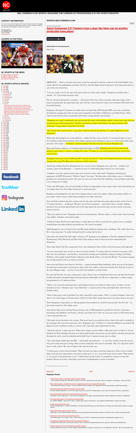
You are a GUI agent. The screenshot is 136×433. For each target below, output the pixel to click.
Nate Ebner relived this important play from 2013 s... (17, 111)
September (7, 97)
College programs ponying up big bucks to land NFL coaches (68, 426)
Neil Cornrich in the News (8, 79)
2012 (4, 139)
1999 (4, 157)
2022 (4, 122)
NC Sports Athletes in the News (9, 74)
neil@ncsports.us (5, 34)
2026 (4, 86)
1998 (4, 159)
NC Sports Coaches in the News (10, 77)
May (5, 103)
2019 (4, 127)
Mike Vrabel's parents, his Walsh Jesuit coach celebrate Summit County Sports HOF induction (77, 384)
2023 (4, 91)
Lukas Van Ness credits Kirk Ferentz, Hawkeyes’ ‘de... (17, 105)
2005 (4, 150)
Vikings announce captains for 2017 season (63, 410)
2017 (4, 130)
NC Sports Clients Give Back (9, 76)
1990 (4, 167)
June (5, 102)
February (6, 119)
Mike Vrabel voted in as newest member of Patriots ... (17, 114)
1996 (4, 162)
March (6, 117)
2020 (4, 125)
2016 (4, 132)
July (5, 100)
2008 (4, 145)
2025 (4, 87)
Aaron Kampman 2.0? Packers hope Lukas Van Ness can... (19, 109)
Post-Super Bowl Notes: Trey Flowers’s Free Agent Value (67, 399)
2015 (4, 134)
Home (91, 371)
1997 (4, 161)
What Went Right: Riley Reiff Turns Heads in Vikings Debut (67, 389)
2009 (4, 144)
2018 (4, 129)
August (6, 99)
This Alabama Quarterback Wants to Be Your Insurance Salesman (69, 421)
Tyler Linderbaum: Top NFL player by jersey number (17, 108)
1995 (4, 164)
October (6, 96)
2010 (4, 142)
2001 (4, 155)
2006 (4, 149)
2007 (4, 147)
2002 (4, 154)
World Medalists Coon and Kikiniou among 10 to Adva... (18, 106)
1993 (4, 166)
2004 (4, 152)
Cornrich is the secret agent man (59, 404)
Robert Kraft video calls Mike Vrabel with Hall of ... (16, 112)
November (7, 94)
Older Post (132, 371)
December (7, 92)
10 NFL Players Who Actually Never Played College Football (67, 378)
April (5, 115)
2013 (4, 137)
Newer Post (50, 371)
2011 (4, 140)
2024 (4, 89)
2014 (4, 135)
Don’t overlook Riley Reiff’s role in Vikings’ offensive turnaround (68, 394)
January (6, 120)
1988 (4, 169)
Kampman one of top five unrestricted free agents (64, 415)
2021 (4, 123)
